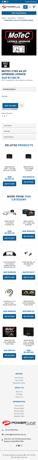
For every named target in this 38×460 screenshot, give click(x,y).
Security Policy (19, 413)
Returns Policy (19, 411)
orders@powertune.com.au (15, 434)
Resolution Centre (19, 383)
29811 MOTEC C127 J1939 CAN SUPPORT (29, 223)
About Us (19, 391)
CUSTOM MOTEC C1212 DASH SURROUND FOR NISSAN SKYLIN (9, 264)
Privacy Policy (19, 408)
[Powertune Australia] (11, 7)
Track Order (19, 380)
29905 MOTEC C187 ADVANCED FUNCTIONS (10, 342)
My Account (19, 378)
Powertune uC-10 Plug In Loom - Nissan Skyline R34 (9, 303)
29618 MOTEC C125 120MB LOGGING (28, 168)
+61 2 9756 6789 (11, 430)
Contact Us (19, 397)
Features (7, 131)
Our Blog (19, 394)
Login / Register (30, 2)
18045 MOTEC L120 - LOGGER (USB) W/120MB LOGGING (28, 342)
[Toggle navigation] (25, 7)
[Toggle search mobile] (29, 7)
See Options (28, 182)
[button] (21, 105)
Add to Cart (10, 106)
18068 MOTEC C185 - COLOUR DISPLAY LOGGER (9, 168)
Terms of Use (19, 406)
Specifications (9, 137)
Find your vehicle (19, 13)
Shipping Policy (19, 416)
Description (8, 125)
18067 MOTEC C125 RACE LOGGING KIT (9, 223)
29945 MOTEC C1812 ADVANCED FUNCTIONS (28, 303)
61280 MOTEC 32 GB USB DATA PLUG (28, 264)
